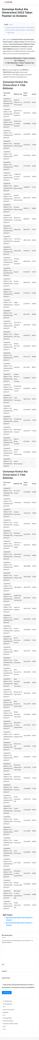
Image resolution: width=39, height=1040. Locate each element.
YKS (4, 1029)
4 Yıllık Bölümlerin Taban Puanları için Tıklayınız (19, 64)
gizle (11, 24)
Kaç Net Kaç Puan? (8, 1009)
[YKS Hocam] (7, 2)
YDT (4, 1026)
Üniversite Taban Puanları (10, 1023)
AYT (4, 1006)
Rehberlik (5, 1012)
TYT (4, 1015)
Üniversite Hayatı (8, 1021)
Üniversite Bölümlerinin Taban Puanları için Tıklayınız (19, 59)
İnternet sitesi (6, 978)
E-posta (4, 971)
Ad (3, 964)
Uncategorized (7, 1018)
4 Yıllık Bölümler (7, 1004)
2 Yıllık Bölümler (7, 1001)
